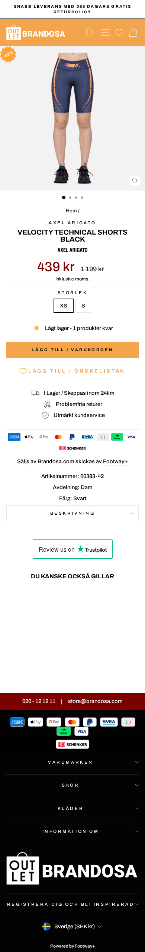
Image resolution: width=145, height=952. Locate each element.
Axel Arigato (72, 223)
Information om (70, 831)
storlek (73, 292)
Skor (70, 785)
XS (63, 306)
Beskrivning (72, 513)
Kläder (71, 808)
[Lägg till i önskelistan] (48, 599)
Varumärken (70, 762)
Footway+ (115, 461)
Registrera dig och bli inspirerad (71, 904)
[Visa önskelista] (119, 32)
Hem (71, 210)
